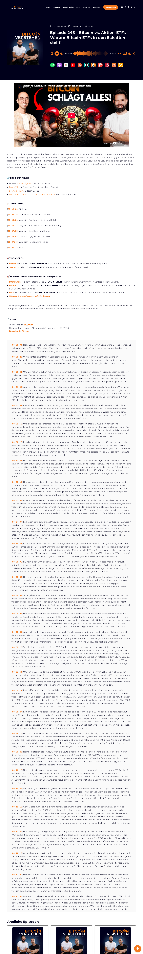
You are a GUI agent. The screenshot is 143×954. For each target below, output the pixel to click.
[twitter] (131, 7)
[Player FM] (107, 67)
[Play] (57, 53)
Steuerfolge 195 (24, 183)
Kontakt (96, 7)
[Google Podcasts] (66, 67)
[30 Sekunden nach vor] (62, 53)
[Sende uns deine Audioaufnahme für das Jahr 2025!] (138, 948)
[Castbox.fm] (79, 67)
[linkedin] (134, 7)
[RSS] (120, 67)
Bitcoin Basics (68, 7)
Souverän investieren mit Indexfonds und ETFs (32, 194)
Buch (78, 7)
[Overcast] (93, 67)
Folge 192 (13, 187)
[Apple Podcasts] (59, 67)
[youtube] (122, 7)
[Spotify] (52, 67)
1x (124, 53)
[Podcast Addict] (114, 67)
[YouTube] (73, 67)
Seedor (12, 267)
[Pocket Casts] (100, 67)
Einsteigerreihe (16, 191)
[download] (129, 53)
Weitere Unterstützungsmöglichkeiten (29, 296)
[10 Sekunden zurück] (52, 53)
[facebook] (128, 7)
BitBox (12, 263)
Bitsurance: (15, 282)
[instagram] (125, 7)
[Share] (134, 53)
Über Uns (86, 7)
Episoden (56, 7)
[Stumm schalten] (119, 53)
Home (47, 7)
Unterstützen (111, 7)
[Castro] (86, 67)
